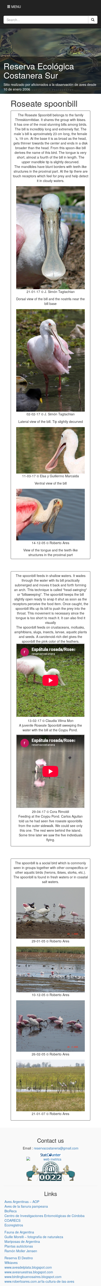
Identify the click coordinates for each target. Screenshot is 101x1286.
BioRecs (10, 1211)
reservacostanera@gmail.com (56, 1148)
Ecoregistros (13, 1225)
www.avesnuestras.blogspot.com (28, 1272)
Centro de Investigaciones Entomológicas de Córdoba (44, 1215)
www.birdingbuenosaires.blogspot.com (33, 1276)
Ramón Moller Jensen (20, 1250)
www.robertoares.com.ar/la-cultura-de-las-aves (39, 1281)
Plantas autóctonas (18, 1246)
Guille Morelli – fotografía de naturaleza (33, 1236)
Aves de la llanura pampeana (26, 1206)
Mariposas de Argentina (22, 1241)
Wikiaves (11, 1262)
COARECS (12, 1220)
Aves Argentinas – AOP (21, 1201)
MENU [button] (15, 6)
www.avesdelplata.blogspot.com (28, 1267)
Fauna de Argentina (19, 1232)
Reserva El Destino (18, 1258)
